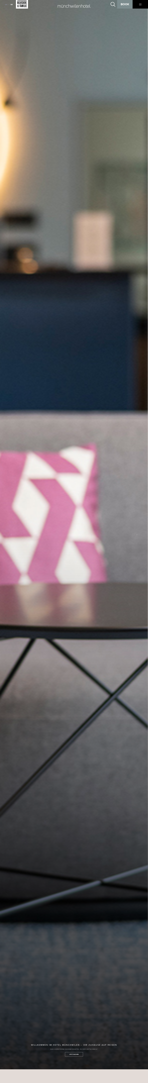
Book (125, 4)
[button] (11, 534)
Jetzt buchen (74, 1054)
